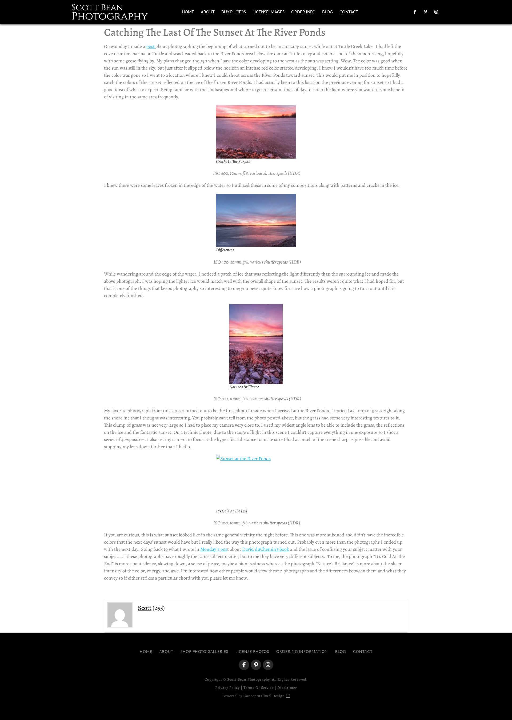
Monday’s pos (213, 549)
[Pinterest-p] (425, 12)
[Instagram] (436, 12)
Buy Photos (233, 11)
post (151, 46)
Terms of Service (258, 687)
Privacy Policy (227, 687)
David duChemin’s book (265, 549)
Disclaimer (287, 687)
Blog (327, 11)
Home (188, 11)
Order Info (303, 11)
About (208, 11)
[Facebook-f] (415, 12)
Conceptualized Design (264, 695)
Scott (144, 608)
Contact (348, 11)
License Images (269, 11)
